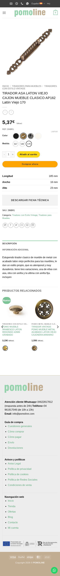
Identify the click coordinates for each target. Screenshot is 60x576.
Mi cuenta (13, 528)
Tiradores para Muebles (26, 86)
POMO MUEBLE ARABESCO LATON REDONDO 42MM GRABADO (12, 331)
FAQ (48, 3)
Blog (10, 517)
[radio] (16, 136)
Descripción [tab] (9, 243)
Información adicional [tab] (15, 250)
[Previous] (7, 51)
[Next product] (5, 112)
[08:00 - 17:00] (17, 3)
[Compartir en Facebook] (10, 225)
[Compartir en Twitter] (16, 225)
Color (5, 136)
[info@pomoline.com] (11, 3)
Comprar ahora (30, 164)
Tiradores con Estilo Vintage (24, 215)
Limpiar (54, 132)
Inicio (5, 86)
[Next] (53, 51)
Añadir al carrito (28, 154)
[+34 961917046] (22, 3)
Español (35, 3)
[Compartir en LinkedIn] (32, 225)
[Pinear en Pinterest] (27, 225)
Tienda (11, 506)
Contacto (13, 522)
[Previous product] (11, 112)
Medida (5, 144)
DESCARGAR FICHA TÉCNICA (30, 200)
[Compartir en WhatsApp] (5, 225)
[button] (4, 12)
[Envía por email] (21, 225)
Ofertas (12, 511)
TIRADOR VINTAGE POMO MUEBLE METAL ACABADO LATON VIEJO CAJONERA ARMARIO (44, 331)
